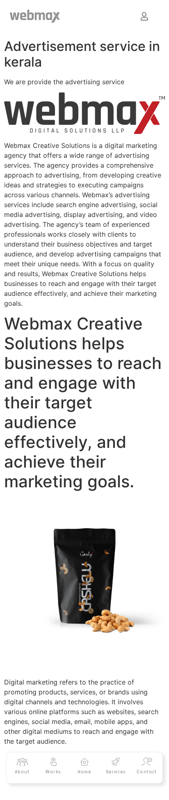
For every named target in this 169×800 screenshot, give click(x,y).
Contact (147, 772)
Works (53, 772)
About (22, 772)
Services (116, 772)
